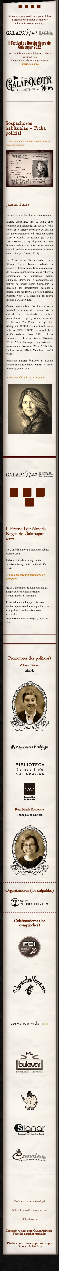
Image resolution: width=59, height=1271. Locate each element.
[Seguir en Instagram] (32, 6)
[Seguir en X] (26, 6)
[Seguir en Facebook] (20, 6)
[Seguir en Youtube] (38, 6)
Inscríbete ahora (29, 64)
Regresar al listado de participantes (26, 377)
